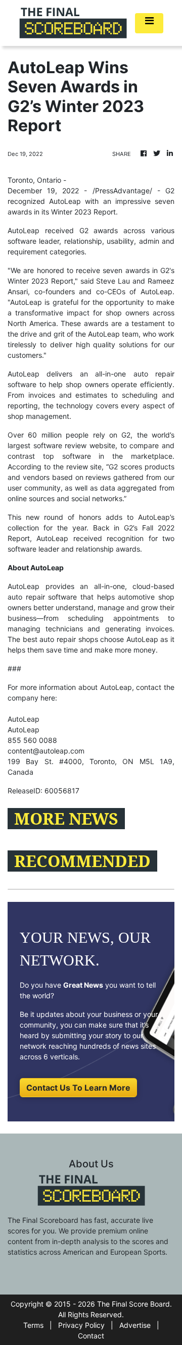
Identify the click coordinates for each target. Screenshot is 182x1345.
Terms (33, 1325)
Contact (91, 1335)
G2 (169, 190)
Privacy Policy (81, 1325)
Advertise (135, 1325)
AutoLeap (23, 373)
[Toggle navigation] (149, 23)
